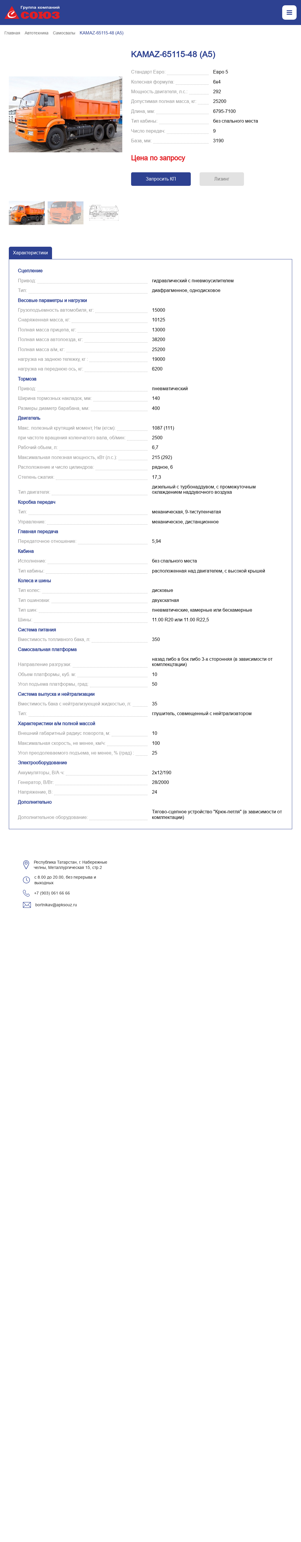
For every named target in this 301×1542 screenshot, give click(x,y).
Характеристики (30, 252)
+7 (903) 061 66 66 (52, 893)
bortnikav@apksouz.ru (56, 904)
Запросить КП (161, 178)
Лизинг (221, 178)
